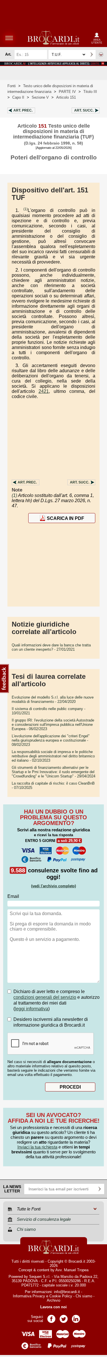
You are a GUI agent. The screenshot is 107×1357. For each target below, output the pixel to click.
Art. (23, 110)
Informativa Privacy (29, 1296)
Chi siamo (84, 1296)
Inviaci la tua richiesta (37, 1147)
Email (13, 896)
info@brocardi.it (67, 1292)
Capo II (18, 97)
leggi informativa (31, 1008)
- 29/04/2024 (53, 771)
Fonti (11, 86)
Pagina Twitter (64, 1317)
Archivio (53, 1300)
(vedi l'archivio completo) (53, 886)
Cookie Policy (60, 1296)
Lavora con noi (53, 1307)
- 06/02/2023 (53, 724)
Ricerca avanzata (101, 54)
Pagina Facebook (51, 1317)
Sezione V (40, 97)
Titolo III (90, 91)
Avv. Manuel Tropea (71, 1270)
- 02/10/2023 (53, 756)
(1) (25, 209)
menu (9, 38)
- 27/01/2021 (51, 647)
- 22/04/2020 (53, 699)
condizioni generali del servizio (44, 997)
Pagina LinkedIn (76, 1317)
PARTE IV (67, 91)
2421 (44, 391)
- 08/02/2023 (51, 740)
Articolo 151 (66, 97)
